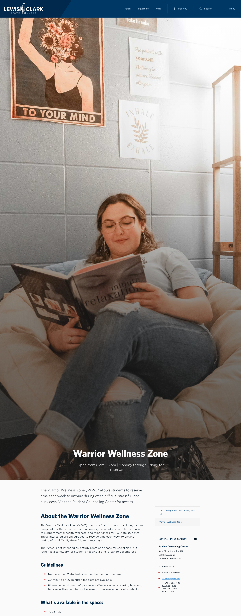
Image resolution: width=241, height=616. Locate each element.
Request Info (143, 9)
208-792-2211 (168, 566)
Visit (158, 9)
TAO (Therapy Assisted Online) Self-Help (177, 512)
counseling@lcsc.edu (171, 579)
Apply (128, 9)
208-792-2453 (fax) (171, 573)
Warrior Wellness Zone (170, 522)
